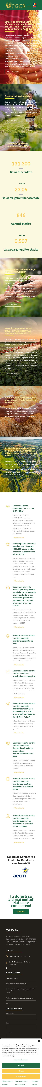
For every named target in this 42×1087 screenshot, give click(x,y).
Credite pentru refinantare (17, 96)
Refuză (21, 1071)
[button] (39, 1041)
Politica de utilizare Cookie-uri (16, 984)
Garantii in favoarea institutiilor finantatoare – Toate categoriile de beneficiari (20, 400)
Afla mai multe (19, 538)
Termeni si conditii (12, 978)
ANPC (8, 1003)
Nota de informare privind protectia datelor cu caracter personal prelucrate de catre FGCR (20, 991)
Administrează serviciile (20, 1060)
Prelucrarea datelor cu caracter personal (19, 998)
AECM (26, 863)
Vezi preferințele (21, 1076)
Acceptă (21, 1065)
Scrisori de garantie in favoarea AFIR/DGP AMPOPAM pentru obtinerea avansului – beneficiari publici (21, 452)
